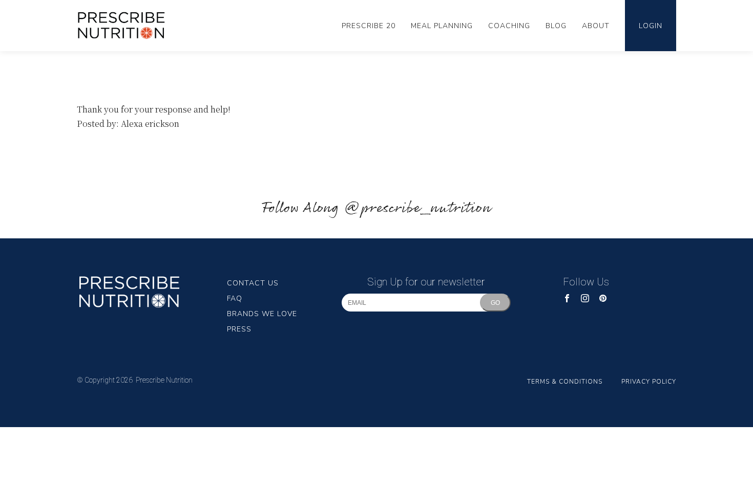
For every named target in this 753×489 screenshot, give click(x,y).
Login (650, 26)
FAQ (234, 298)
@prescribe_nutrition (417, 208)
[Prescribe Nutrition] (127, 26)
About (596, 26)
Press (239, 329)
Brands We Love (262, 314)
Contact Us (253, 283)
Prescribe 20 (368, 26)
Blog (556, 26)
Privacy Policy (648, 381)
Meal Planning (442, 26)
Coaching (509, 26)
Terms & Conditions (564, 381)
